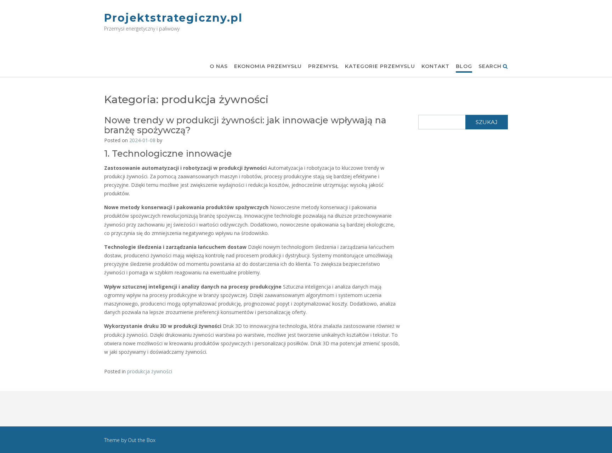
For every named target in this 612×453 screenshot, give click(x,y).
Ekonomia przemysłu (268, 66)
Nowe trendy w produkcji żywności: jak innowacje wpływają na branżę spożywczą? (245, 125)
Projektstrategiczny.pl (173, 17)
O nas (219, 66)
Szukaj (487, 122)
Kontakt (435, 66)
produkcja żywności (149, 371)
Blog (464, 66)
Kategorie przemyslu (380, 66)
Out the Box (141, 440)
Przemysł (323, 66)
